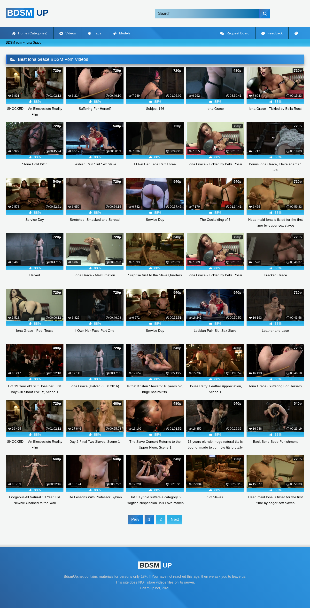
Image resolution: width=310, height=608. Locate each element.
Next (175, 519)
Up (27, 13)
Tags (97, 33)
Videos (70, 33)
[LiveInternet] (155, 597)
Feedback (274, 33)
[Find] (264, 13)
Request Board (237, 33)
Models (124, 33)
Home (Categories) (32, 33)
